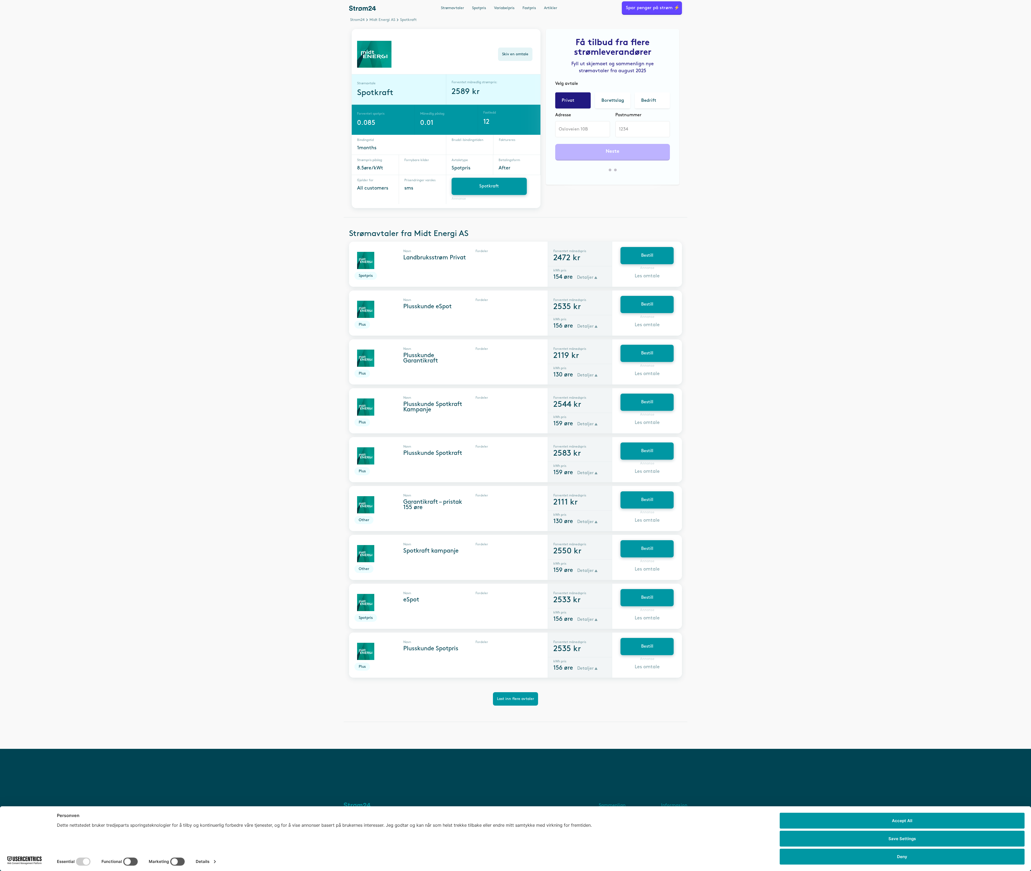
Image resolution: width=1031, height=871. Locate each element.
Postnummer (628, 115)
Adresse (563, 115)
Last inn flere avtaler (515, 699)
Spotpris (479, 8)
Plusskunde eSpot (427, 306)
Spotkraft (489, 186)
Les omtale (647, 276)
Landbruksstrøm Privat (434, 257)
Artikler (550, 8)
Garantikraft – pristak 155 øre (432, 504)
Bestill (647, 255)
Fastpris (529, 8)
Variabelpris (504, 8)
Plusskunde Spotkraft (432, 453)
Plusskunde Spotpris (430, 648)
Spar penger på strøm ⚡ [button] (653, 8)
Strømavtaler (452, 8)
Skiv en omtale (515, 54)
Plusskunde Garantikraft (420, 358)
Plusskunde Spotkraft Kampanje (432, 407)
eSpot (411, 600)
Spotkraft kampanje (431, 551)
